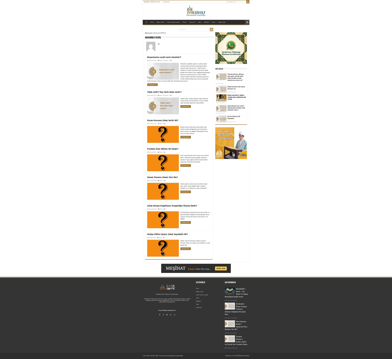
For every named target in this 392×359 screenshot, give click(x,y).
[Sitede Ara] (247, 1)
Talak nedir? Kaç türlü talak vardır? (164, 92)
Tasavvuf (192, 22)
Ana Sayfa (146, 22)
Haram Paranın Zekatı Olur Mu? (162, 177)
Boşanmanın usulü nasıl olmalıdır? (164, 57)
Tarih (199, 22)
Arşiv (213, 22)
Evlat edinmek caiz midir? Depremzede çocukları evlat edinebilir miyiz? (236, 108)
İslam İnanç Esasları (173, 22)
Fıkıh (151, 22)
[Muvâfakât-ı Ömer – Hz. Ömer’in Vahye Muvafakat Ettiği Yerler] (230, 291)
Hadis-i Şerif (160, 22)
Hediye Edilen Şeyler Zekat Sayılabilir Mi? (167, 234)
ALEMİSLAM (239, 355)
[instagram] (233, 2)
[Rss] (227, 2)
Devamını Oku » (152, 84)
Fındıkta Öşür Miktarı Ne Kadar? (163, 149)
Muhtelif (206, 22)
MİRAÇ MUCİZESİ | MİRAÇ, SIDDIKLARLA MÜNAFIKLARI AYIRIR (237, 97)
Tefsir (184, 22)
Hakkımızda (166, 2)
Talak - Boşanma (164, 60)
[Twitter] (231, 2)
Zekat (160, 123)
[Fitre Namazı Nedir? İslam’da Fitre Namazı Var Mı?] (230, 323)
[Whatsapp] (235, 2)
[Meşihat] (196, 10)
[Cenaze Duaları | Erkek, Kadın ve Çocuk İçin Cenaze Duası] (230, 338)
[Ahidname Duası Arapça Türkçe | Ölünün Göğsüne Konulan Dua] (230, 306)
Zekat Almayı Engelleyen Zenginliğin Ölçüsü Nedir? (172, 206)
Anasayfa (149, 33)
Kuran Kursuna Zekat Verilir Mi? (162, 120)
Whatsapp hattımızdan (158, 299)
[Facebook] (229, 2)
